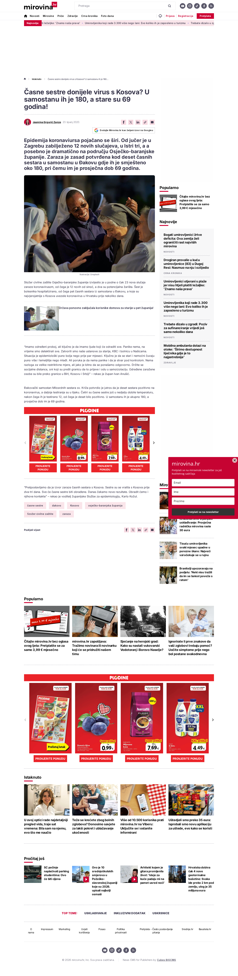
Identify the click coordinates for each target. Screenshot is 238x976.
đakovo (56, 505)
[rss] (211, 6)
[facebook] (204, 6)
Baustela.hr (205, 929)
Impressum (47, 929)
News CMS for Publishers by (149, 959)
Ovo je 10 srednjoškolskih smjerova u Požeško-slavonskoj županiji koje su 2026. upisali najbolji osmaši (104, 881)
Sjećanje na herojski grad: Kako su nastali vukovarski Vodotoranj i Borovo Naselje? (141, 646)
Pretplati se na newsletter (203, 512)
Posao (101, 929)
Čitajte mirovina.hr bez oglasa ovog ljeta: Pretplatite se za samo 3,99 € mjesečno (194, 202)
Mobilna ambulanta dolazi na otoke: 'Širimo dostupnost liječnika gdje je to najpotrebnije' (185, 351)
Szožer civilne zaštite (40, 513)
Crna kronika (89, 15)
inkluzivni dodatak (129, 913)
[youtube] (182, 6)
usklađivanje (95, 913)
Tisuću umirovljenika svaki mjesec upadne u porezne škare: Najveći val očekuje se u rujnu (194, 549)
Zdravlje (72, 15)
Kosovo (74, 505)
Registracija (185, 16)
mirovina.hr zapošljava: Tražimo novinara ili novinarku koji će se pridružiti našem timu (94, 648)
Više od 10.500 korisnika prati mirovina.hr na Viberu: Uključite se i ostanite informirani (142, 826)
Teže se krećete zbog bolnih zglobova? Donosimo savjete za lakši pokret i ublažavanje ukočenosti (93, 826)
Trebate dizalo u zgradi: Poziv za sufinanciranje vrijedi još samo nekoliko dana (185, 328)
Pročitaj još (34, 858)
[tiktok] (197, 6)
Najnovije (168, 221)
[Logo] (40, 6)
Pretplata (205, 15)
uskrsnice (160, 913)
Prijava (170, 16)
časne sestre (35, 505)
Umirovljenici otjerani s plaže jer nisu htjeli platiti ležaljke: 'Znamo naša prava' (185, 285)
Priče (60, 15)
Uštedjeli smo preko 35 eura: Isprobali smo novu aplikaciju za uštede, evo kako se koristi (190, 824)
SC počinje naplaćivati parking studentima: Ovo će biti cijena (56, 873)
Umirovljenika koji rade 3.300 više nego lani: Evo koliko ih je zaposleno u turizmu (108, 23)
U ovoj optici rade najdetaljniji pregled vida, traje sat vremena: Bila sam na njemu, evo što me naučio (46, 826)
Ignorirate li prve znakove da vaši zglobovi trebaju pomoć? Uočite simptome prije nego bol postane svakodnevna (190, 648)
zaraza (66, 513)
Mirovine (48, 15)
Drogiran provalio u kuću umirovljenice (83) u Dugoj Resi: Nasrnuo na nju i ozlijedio (186, 263)
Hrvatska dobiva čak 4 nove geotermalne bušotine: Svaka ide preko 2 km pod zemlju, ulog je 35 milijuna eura (201, 879)
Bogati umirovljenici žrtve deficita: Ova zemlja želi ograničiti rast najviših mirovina (183, 240)
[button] (153, 443)
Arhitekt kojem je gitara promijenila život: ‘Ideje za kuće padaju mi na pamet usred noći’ (152, 875)
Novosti (34, 15)
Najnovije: (33, 23)
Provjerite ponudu (43, 468)
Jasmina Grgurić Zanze (47, 122)
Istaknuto (36, 79)
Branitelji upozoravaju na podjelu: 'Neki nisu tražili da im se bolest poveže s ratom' (196, 574)
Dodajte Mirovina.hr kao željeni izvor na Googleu (126, 130)
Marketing (64, 929)
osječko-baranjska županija (105, 505)
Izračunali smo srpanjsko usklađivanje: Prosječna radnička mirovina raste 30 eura (196, 524)
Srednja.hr (187, 929)
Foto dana (107, 15)
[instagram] (190, 6)
